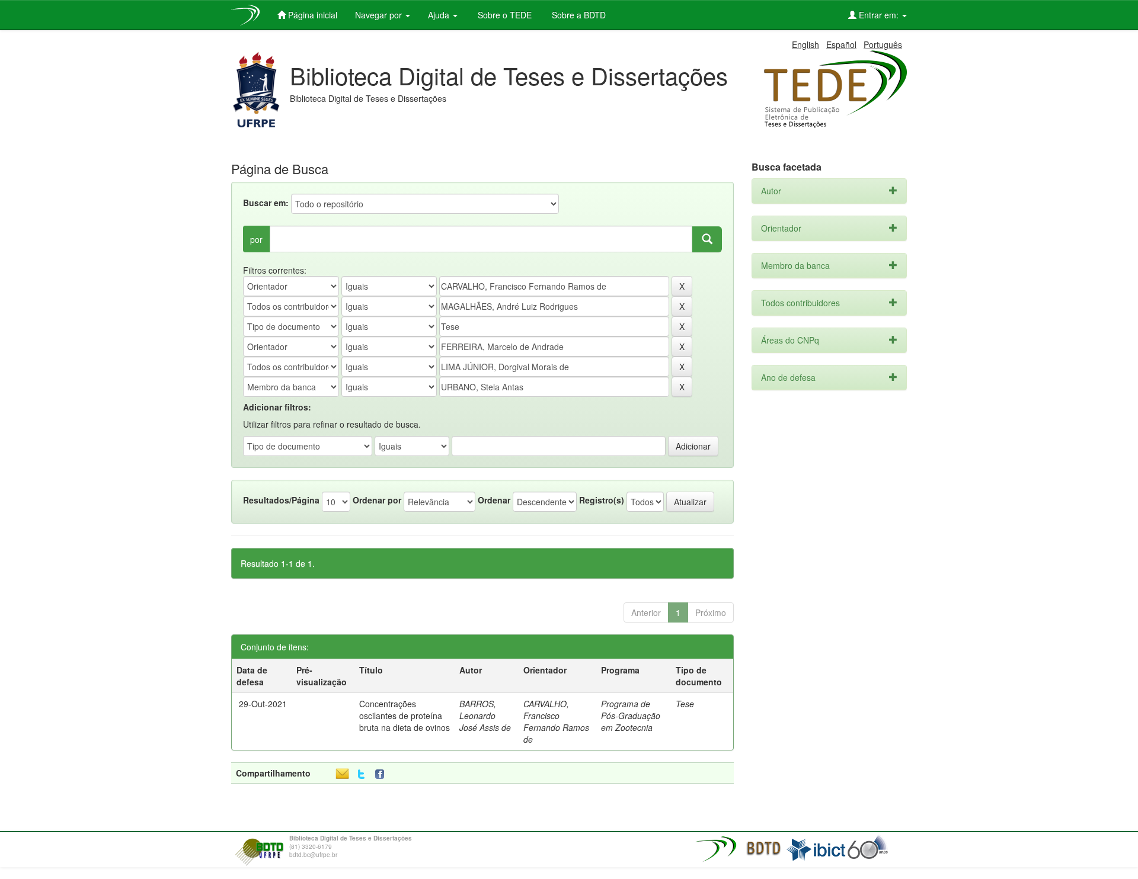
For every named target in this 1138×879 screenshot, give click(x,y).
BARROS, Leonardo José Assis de (485, 715)
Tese (685, 704)
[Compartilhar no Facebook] (382, 774)
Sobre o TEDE (503, 15)
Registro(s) (601, 500)
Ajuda (440, 15)
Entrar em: (878, 15)
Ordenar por (377, 500)
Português (883, 44)
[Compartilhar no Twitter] (361, 774)
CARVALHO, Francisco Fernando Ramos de (556, 721)
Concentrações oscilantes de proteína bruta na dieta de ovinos (404, 715)
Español (841, 44)
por (256, 239)
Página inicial (311, 15)
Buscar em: (266, 202)
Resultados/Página (281, 500)
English (805, 44)
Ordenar (494, 500)
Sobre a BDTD (577, 15)
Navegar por (379, 15)
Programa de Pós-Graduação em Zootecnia (630, 715)
